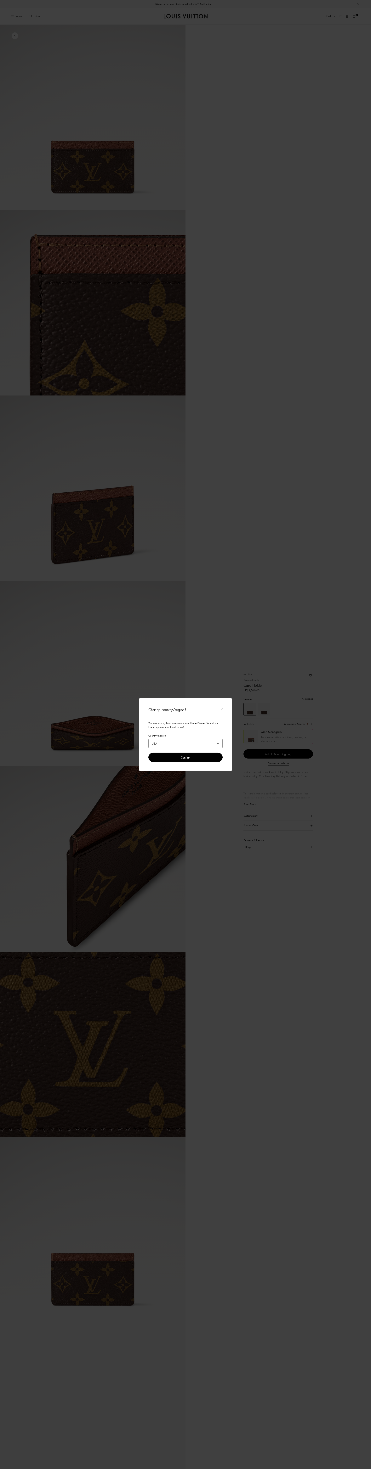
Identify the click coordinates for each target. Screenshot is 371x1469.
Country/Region (157, 735)
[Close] (222, 708)
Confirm (186, 757)
